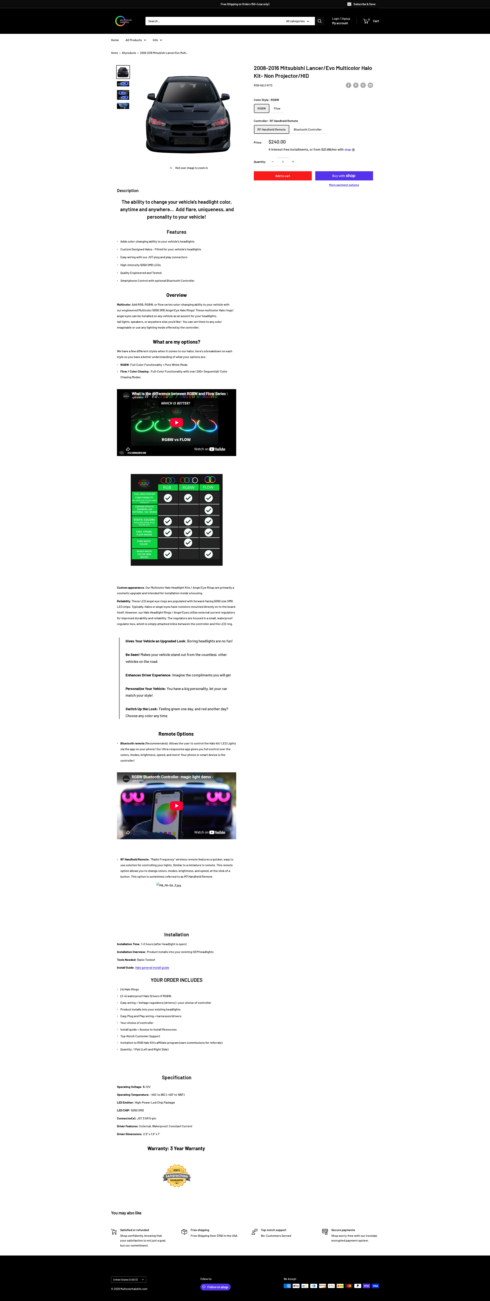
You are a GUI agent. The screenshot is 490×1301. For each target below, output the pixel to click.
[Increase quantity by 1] (293, 162)
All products (129, 52)
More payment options (344, 185)
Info (155, 40)
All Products (134, 40)
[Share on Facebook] (348, 85)
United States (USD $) (125, 1279)
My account (340, 23)
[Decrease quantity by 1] (273, 162)
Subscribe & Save (365, 4)
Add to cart (282, 176)
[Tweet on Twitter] (363, 85)
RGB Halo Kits (263, 85)
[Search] (319, 21)
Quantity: (260, 161)
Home (115, 40)
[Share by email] (370, 85)
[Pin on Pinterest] (356, 85)
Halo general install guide (152, 967)
